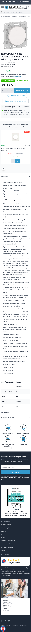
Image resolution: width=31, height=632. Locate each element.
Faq (2, 534)
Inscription (15, 472)
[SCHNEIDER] (8, 71)
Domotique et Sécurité (10, 16)
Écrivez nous (6, 610)
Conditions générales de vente (10, 528)
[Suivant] (3, 168)
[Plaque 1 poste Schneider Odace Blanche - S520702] (15, 137)
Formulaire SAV (5, 544)
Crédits (3, 550)
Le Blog (3, 537)
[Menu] (2, 7)
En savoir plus (17, 76)
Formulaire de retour (7, 547)
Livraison (3, 531)
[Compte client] (26, 7)
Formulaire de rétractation (8, 541)
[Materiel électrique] (1, 16)
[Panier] (29, 7)
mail (12, 116)
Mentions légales (6, 524)
